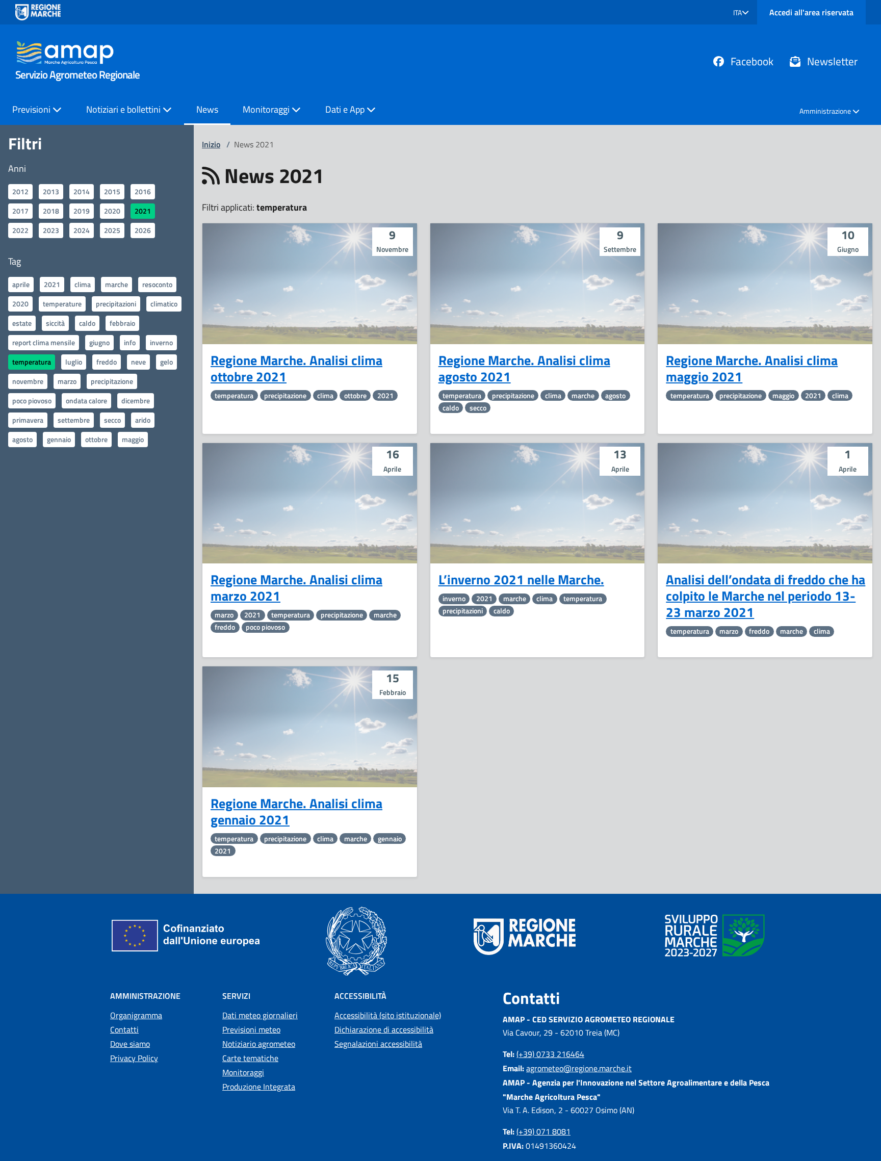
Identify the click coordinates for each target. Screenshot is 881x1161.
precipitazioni (116, 303)
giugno (99, 342)
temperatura (31, 361)
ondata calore (86, 400)
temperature (62, 303)
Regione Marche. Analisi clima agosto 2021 (524, 368)
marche (116, 284)
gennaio (59, 439)
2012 (20, 191)
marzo (67, 381)
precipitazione (112, 381)
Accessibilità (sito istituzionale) (387, 1015)
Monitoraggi (243, 1072)
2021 (143, 210)
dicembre (135, 400)
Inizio (211, 144)
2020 (112, 210)
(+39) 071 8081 (543, 1131)
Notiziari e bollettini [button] (124, 109)
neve (138, 361)
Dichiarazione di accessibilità (383, 1029)
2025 (112, 230)
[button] (741, 12)
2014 (81, 191)
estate (22, 323)
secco (112, 420)
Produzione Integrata (258, 1086)
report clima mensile (43, 342)
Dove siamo (130, 1044)
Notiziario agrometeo (258, 1044)
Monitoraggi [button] (267, 109)
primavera (27, 420)
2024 (81, 230)
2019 (81, 210)
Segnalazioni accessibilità (378, 1044)
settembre (74, 420)
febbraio (122, 323)
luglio (73, 361)
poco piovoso (31, 400)
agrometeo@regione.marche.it (579, 1068)
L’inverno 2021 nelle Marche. (521, 580)
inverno (161, 342)
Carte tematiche (250, 1058)
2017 (20, 210)
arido (142, 420)
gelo (166, 361)
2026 (143, 230)
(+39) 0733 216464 (550, 1054)
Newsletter (831, 61)
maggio (133, 439)
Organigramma (136, 1015)
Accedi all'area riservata (811, 12)
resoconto (157, 284)
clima (82, 284)
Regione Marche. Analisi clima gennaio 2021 (296, 811)
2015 (112, 191)
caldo (87, 323)
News (207, 109)
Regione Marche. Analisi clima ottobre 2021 (296, 368)
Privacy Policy (134, 1058)
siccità (55, 323)
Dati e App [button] (346, 109)
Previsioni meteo (251, 1029)
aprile (21, 284)
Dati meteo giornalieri (260, 1015)
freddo (106, 361)
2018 (51, 210)
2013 (51, 191)
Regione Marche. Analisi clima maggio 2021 (752, 368)
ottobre (96, 439)
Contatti (124, 1029)
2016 (143, 191)
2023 (51, 230)
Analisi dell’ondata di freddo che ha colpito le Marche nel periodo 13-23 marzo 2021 (765, 596)
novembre (27, 381)
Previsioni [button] (32, 109)
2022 (20, 230)
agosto (22, 439)
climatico (163, 303)
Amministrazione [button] (825, 111)
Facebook (750, 61)
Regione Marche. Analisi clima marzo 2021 (296, 588)
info (130, 342)
